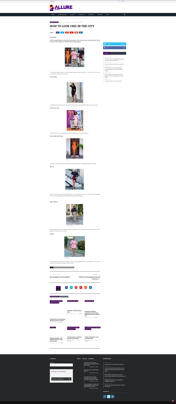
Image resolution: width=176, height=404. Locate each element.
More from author (63, 296)
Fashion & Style (52, 22)
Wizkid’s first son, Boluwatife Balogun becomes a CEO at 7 (57, 319)
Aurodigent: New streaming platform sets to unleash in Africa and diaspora (66, 17)
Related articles (54, 296)
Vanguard (52, 1)
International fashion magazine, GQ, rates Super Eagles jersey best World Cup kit (92, 313)
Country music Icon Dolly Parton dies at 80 (59, 18)
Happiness (100, 14)
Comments (91, 358)
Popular (84, 358)
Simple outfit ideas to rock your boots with (91, 337)
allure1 (80, 313)
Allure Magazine (62, 14)
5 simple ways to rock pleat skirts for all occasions (74, 337)
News (107, 14)
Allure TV (72, 14)
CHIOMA (60, 322)
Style (57, 22)
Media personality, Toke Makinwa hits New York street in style (56, 339)
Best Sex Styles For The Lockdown (60, 277)
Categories (52, 362)
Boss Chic (56, 267)
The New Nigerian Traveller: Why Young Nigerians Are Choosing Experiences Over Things (91, 385)
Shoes (86, 329)
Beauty (93, 327)
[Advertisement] (114, 30)
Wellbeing (91, 14)
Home (52, 14)
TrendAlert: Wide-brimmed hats (74, 311)
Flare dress (70, 329)
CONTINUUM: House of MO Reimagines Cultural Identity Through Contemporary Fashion (91, 378)
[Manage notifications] (173, 401)
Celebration (82, 14)
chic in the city (62, 267)
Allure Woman (70, 327)
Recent (79, 358)
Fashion (68, 267)
